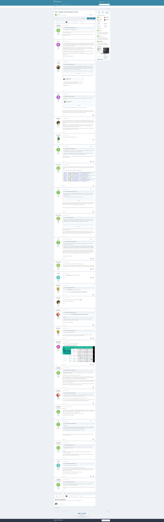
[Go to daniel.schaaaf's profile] (58, 168)
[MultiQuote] (63, 37)
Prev (57, 496)
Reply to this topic (91, 18)
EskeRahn (58, 309)
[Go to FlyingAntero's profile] (58, 347)
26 (69, 496)
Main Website (56, 4)
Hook (58, 62)
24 (66, 496)
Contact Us (82, 515)
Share (87, 14)
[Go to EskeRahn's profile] (58, 314)
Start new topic (83, 18)
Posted (66, 25)
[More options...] (94, 25)
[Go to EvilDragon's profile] (58, 138)
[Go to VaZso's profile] (58, 277)
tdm (58, 14)
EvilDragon (58, 135)
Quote (65, 58)
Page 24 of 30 (81, 496)
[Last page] (78, 22)
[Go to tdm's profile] (56, 15)
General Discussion (64, 15)
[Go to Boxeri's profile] (58, 45)
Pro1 (60, 4)
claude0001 (58, 25)
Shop (70, 4)
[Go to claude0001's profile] (58, 30)
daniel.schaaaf (58, 164)
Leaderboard (64, 6)
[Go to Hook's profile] (58, 67)
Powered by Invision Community (82, 517)
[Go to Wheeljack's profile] (58, 123)
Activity (67, 4)
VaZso (58, 273)
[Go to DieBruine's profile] (105, 20)
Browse (64, 4)
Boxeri (58, 41)
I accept (106, 520)
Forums (55, 6)
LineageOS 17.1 (70, 289)
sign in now (73, 500)
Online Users (59, 6)
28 (72, 496)
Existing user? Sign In (102, 1)
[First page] (55, 22)
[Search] (109, 4)
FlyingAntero (58, 341)
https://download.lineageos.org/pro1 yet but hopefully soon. (79, 291)
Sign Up (108, 1)
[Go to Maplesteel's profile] (58, 289)
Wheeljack (72, 27)
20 (60, 496)
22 (63, 496)
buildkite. (81, 299)
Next (76, 496)
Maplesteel (58, 285)
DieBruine (107, 19)
